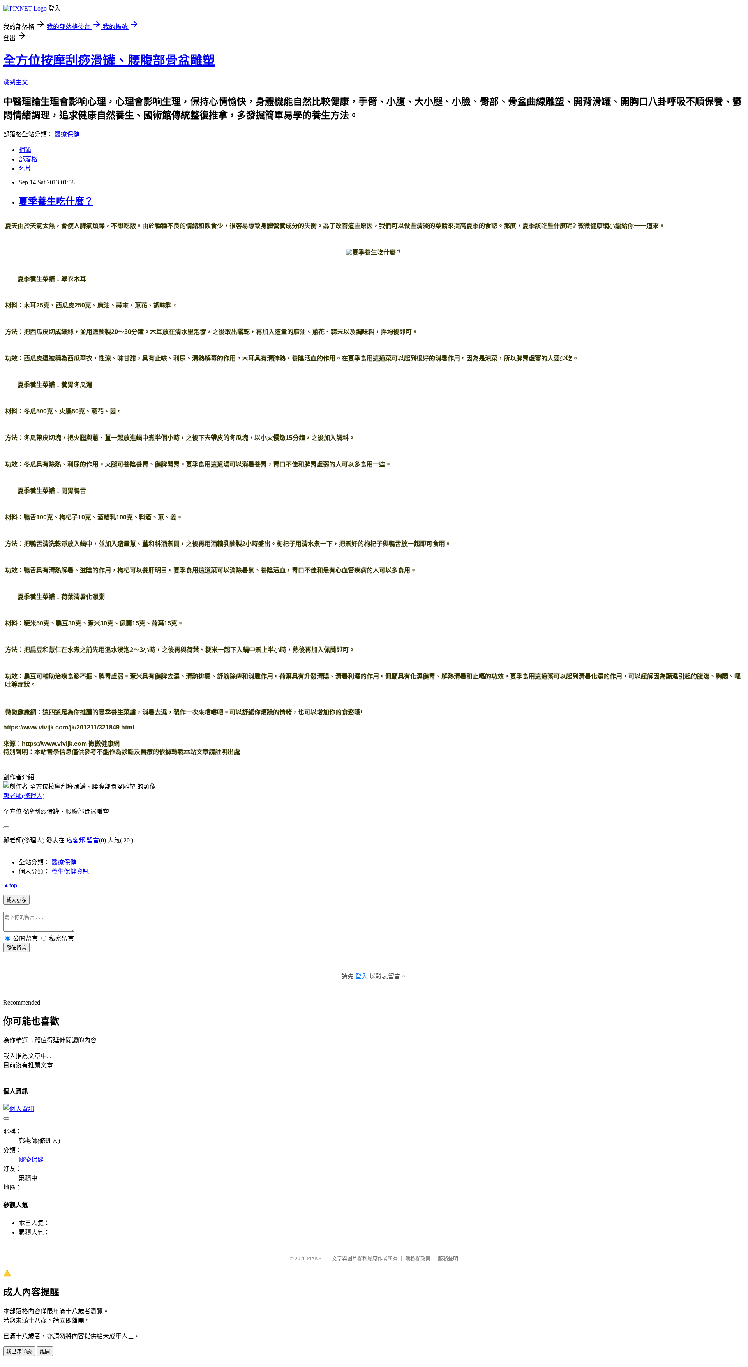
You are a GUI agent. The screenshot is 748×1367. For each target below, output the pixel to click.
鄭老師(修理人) (23, 796)
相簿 (25, 150)
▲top (10, 885)
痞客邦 (75, 840)
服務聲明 (448, 1258)
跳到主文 (15, 82)
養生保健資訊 (70, 871)
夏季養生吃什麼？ (56, 201)
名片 (25, 168)
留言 (92, 840)
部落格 (28, 159)
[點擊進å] (365, 712)
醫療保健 (67, 134)
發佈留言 (16, 948)
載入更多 (16, 900)
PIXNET (316, 1258)
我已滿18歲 (19, 1352)
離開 (45, 1352)
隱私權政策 (417, 1258)
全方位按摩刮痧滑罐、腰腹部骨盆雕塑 (109, 60)
